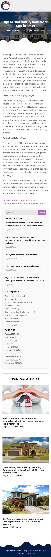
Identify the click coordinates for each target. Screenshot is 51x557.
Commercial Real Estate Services (18, 312)
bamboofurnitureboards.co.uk (17, 302)
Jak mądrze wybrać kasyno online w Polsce (24, 266)
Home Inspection (12, 322)
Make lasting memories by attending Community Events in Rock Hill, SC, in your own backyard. (25, 240)
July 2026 (9, 337)
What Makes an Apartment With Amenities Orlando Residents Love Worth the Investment (24, 421)
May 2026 (9, 344)
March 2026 (10, 347)
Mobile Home (10, 325)
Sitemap (31, 553)
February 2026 (11, 350)
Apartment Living (12, 299)
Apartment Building (13, 296)
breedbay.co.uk (11, 305)
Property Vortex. (31, 550)
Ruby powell (15, 30)
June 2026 (9, 340)
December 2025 (11, 357)
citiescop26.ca (11, 309)
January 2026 (10, 353)
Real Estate (39, 30)
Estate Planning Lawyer (14, 315)
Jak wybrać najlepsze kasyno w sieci (21, 255)
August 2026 (10, 334)
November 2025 (11, 360)
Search (42, 213)
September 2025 (12, 363)
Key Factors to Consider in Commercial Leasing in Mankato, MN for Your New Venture (23, 522)
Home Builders (11, 318)
